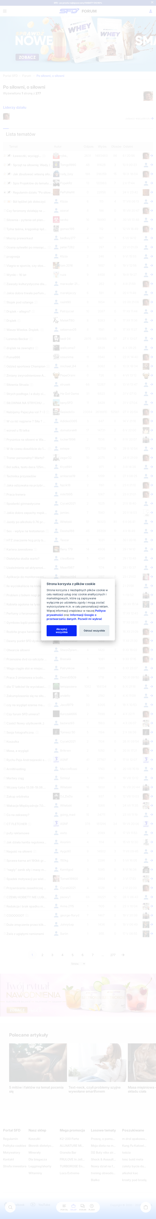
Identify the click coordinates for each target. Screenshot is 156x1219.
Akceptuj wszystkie (62, 631)
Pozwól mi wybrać (90, 618)
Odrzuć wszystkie (94, 630)
